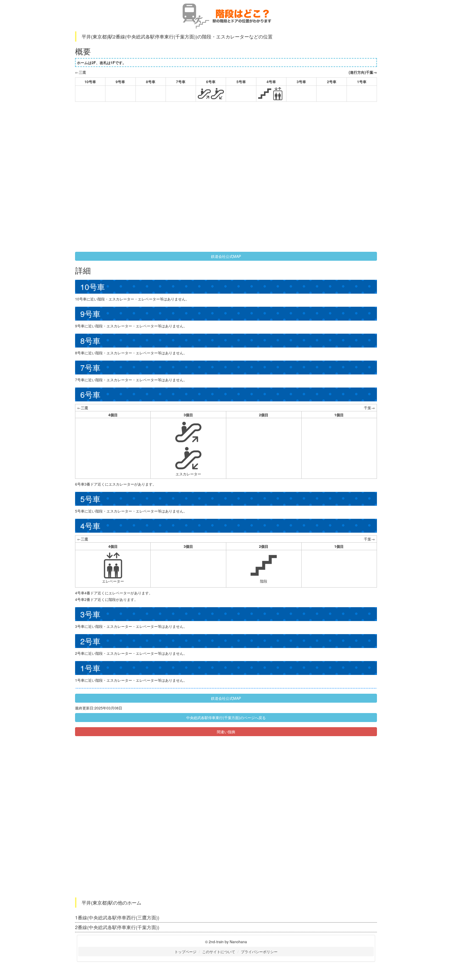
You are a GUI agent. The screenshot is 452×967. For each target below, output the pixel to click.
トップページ (185, 951)
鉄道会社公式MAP (226, 256)
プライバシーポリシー (259, 951)
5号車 (241, 81)
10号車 (90, 81)
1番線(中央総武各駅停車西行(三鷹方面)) (117, 917)
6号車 (211, 81)
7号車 (180, 81)
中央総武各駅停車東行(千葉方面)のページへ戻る (226, 717)
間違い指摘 (226, 731)
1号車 (361, 81)
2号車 (331, 81)
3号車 (301, 81)
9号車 (120, 81)
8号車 (150, 81)
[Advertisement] (170, 143)
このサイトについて (218, 951)
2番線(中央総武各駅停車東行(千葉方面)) (117, 927)
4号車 (271, 81)
